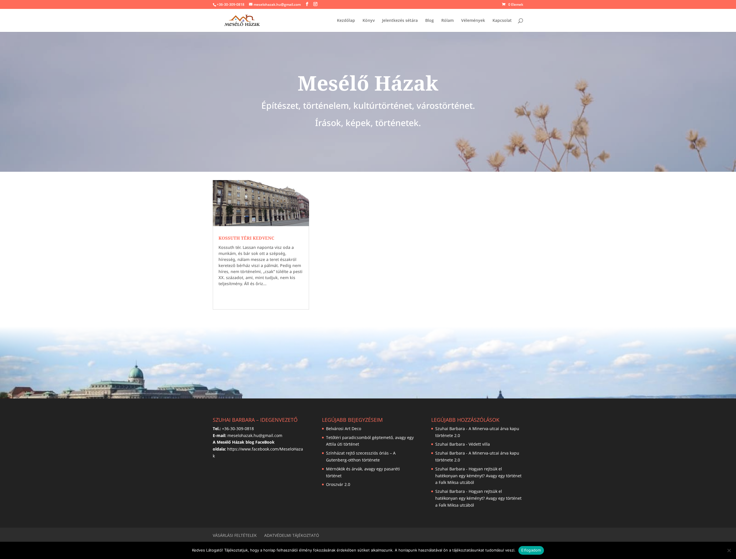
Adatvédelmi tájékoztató (291, 535)
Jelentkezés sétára (400, 20)
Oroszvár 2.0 (338, 484)
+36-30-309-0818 (230, 4)
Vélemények (473, 20)
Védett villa (479, 444)
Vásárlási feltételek (235, 535)
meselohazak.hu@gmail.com (254, 435)
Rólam (447, 20)
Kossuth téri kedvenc (246, 238)
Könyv (369, 20)
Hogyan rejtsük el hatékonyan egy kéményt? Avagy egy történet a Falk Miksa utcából (478, 475)
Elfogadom (531, 550)
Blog (429, 20)
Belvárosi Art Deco (343, 428)
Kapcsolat (502, 20)
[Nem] (729, 550)
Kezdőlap (346, 20)
